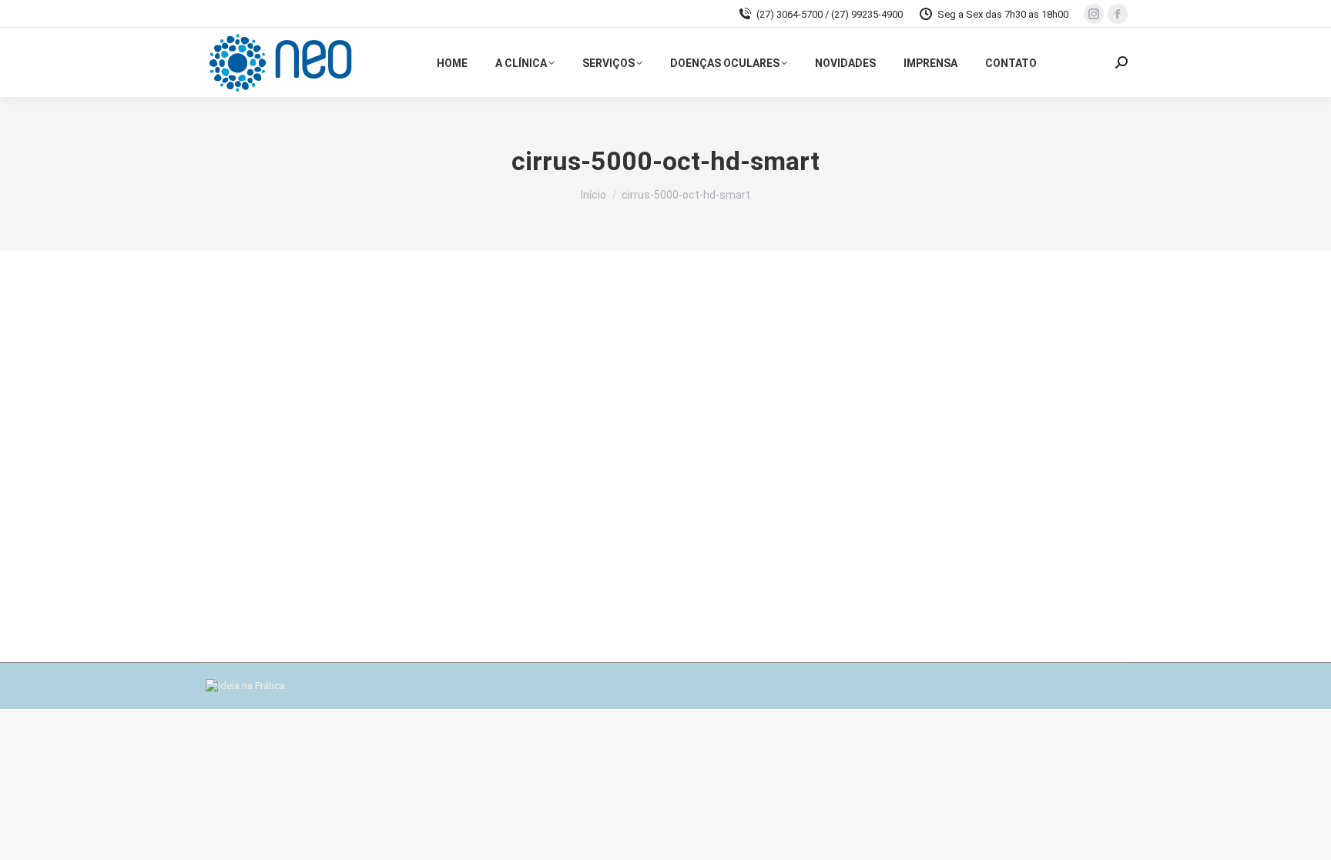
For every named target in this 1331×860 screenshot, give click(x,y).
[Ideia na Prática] (245, 685)
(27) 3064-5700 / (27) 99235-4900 (829, 14)
